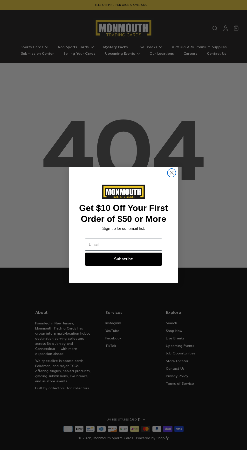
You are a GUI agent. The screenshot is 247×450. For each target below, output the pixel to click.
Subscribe (123, 259)
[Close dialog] (171, 173)
